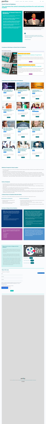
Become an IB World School (22, 109)
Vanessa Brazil (12, 133)
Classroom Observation (21, 53)
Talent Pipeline (28, 53)
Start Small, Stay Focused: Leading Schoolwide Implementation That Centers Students (37, 91)
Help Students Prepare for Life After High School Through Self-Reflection (30, 67)
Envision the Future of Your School (37, 149)
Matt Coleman (26, 94)
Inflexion (42, 133)
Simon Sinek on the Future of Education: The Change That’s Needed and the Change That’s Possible (37, 129)
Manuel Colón (12, 94)
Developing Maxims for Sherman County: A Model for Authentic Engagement (8, 110)
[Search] (40, 1)
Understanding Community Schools (37, 110)
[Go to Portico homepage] (5, 1)
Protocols (33, 150)
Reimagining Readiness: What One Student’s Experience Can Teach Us (23, 90)
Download (32, 260)
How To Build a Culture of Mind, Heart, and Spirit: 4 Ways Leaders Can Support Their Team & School (8, 129)
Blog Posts (5, 92)
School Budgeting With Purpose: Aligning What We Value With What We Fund (8, 90)
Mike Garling (12, 113)
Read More (30, 61)
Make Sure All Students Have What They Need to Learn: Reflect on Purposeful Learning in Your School (23, 149)
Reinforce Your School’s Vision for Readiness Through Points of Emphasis (30, 55)
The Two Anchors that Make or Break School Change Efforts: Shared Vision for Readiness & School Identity (8, 149)
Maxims (25, 53)
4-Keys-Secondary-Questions (27, 260)
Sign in (43, 1)
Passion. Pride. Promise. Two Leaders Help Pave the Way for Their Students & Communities (23, 129)
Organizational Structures (21, 110)
